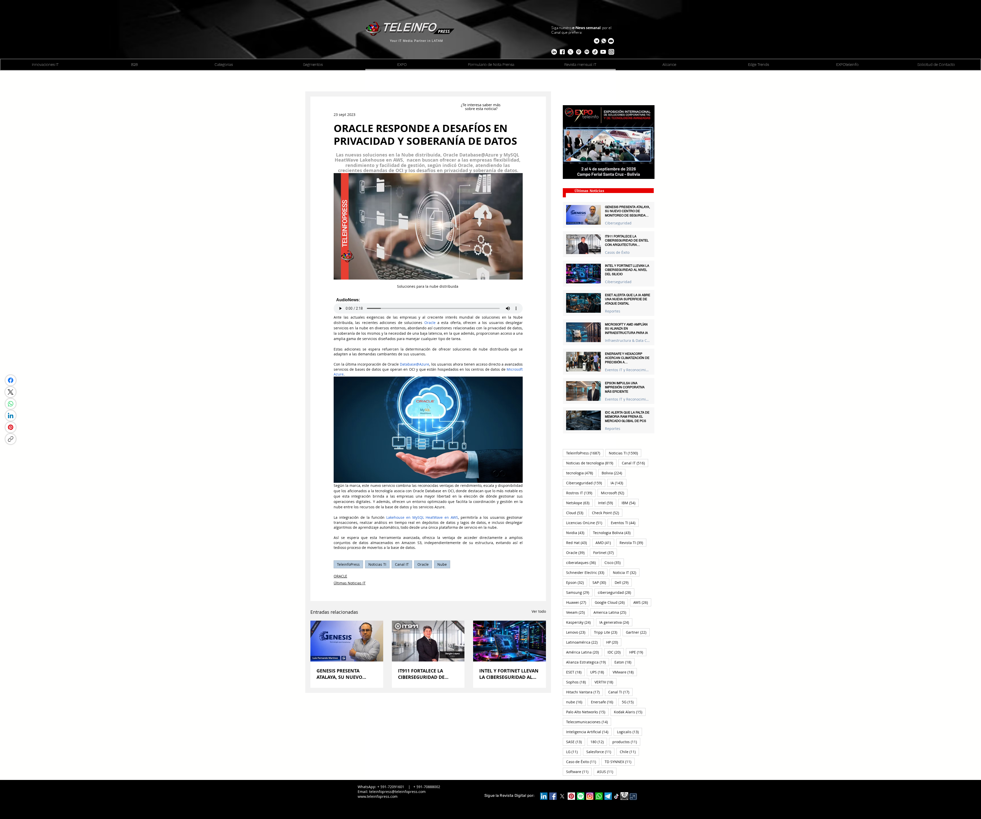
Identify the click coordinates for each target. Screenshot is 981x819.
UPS (598, 672)
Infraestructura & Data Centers (627, 340)
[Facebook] (10, 380)
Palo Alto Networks (587, 711)
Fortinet (605, 552)
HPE (637, 652)
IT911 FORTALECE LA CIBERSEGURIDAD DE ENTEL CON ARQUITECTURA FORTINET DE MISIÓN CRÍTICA (427, 674)
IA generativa (615, 622)
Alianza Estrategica (587, 662)
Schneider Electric (587, 572)
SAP (600, 582)
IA (618, 482)
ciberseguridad (616, 592)
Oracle (423, 564)
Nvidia (577, 532)
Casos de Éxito (617, 252)
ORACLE (340, 576)
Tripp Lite (607, 632)
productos (626, 741)
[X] (570, 52)
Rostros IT (580, 492)
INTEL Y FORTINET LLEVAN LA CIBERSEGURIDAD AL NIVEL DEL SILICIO (509, 674)
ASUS (606, 771)
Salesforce (600, 751)
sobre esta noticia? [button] (481, 108)
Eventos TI (625, 522)
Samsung (579, 592)
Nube (442, 564)
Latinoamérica (583, 642)
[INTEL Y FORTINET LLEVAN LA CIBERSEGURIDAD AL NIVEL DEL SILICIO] (509, 641)
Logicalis (629, 731)
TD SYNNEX (620, 761)
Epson (576, 582)
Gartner (638, 632)
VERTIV (605, 681)
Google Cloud (611, 602)
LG (573, 751)
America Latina (611, 612)
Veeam (577, 612)
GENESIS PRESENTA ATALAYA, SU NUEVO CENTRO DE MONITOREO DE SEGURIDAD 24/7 (344, 674)
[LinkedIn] (10, 415)
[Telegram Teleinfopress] (597, 41)
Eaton (624, 662)
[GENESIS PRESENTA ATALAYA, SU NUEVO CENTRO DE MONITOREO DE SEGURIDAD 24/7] (346, 641)
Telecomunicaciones (588, 721)
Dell (623, 582)
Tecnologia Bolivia (613, 532)
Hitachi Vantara (584, 691)
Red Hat (578, 542)
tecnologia (581, 472)
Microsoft (614, 492)
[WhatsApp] (10, 404)
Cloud (576, 512)
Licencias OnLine (585, 522)
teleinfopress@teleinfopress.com (397, 791)
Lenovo (577, 632)
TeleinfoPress (348, 564)
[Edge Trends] (587, 52)
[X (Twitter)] (10, 392)
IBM (630, 502)
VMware (625, 672)
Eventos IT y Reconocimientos (627, 370)
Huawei (577, 602)
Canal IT (402, 564)
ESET (575, 672)
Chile (629, 751)
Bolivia (613, 472)
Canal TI (620, 691)
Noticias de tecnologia (591, 462)
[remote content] (428, 306)
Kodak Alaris (630, 711)
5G (629, 701)
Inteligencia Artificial (589, 731)
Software (579, 771)
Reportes (612, 311)
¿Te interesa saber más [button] (481, 104)
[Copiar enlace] (10, 439)
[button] (611, 41)
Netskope (579, 502)
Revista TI (633, 542)
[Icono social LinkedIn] (543, 796)
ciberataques (582, 562)
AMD (604, 542)
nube (576, 701)
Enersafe (603, 701)
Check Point (607, 512)
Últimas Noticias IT (350, 583)
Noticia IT (626, 572)
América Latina (584, 652)
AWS (642, 602)
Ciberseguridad (618, 223)
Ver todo (539, 611)
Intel (607, 502)
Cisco (614, 562)
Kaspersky (580, 622)
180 (598, 741)
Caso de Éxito (582, 761)
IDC (616, 652)
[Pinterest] (10, 427)
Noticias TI (377, 564)
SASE (575, 741)
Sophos (577, 681)
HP (613, 642)
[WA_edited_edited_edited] (599, 796)
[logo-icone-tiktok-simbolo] (616, 796)
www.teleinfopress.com (378, 796)
